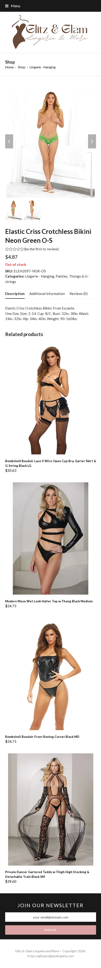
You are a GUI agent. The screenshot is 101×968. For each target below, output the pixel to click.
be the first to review (41, 249)
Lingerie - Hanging (39, 276)
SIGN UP (50, 929)
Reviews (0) (79, 293)
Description (15, 293)
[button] (12, 6)
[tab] (15, 293)
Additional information (47, 293)
